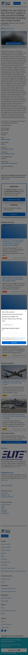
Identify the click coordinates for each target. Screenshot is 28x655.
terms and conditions (20, 338)
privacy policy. (19, 339)
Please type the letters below (10, 328)
